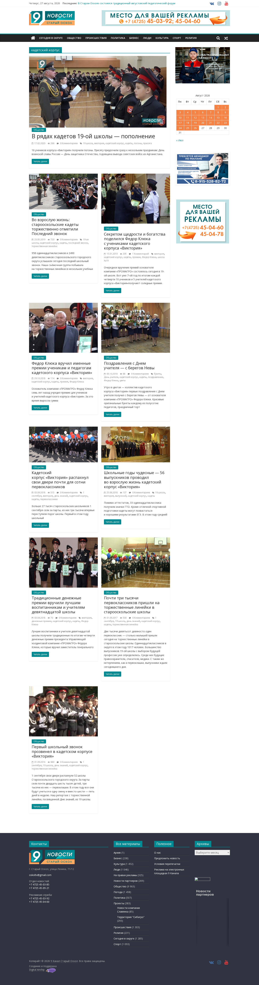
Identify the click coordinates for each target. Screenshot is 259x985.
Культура (162, 38)
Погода (118, 892)
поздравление (155, 377)
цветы (123, 380)
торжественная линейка (44, 246)
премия (64, 381)
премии (136, 257)
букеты (157, 373)
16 (225, 117)
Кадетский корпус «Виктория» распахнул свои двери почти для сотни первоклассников (60, 479)
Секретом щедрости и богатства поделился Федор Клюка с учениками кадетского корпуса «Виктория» (134, 241)
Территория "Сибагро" (130, 917)
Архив (117, 852)
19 (195, 122)
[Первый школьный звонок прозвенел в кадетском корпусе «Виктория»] (63, 688)
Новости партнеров (126, 880)
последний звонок (78, 242)
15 (218, 117)
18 (187, 122)
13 (202, 117)
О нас (157, 852)
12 (195, 117)
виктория (99, 143)
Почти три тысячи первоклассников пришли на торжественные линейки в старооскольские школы (132, 604)
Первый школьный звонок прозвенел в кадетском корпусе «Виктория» (62, 751)
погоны (138, 143)
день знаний (61, 495)
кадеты (128, 143)
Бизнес (134, 38)
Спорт (177, 38)
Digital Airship (37, 969)
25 (187, 128)
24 (180, 128)
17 (180, 122)
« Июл (179, 140)
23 (225, 122)
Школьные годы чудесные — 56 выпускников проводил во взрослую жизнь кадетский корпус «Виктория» (134, 479)
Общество (74, 38)
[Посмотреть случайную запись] (226, 38)
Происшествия (96, 38)
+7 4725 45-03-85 (39, 884)
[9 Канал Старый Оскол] (33, 38)
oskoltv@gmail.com (40, 875)
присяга (147, 143)
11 (187, 117)
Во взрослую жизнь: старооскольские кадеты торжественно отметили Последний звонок (55, 226)
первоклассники (49, 499)
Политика (118, 38)
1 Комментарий (140, 253)
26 (195, 128)
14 (210, 117)
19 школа (88, 143)
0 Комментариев (69, 143)
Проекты (119, 903)
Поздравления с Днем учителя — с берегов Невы (129, 365)
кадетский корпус (115, 143)
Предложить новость (167, 858)
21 (210, 122)
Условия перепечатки (167, 864)
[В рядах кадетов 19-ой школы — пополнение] (97, 58)
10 (180, 117)
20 (202, 122)
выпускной (121, 495)
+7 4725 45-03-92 (39, 898)
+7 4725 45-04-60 (39, 901)
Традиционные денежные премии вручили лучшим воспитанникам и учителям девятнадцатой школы (58, 604)
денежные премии (41, 621)
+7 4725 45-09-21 (39, 888)
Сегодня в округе (51, 38)
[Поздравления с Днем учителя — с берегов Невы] (135, 305)
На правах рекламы (125, 875)
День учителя (111, 377)
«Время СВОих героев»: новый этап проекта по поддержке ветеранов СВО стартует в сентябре (136, 3)
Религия (191, 38)
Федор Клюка (149, 257)
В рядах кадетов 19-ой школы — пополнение (93, 136)
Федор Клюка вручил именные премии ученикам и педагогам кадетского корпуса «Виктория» (62, 367)
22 (218, 122)
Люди (147, 38)
